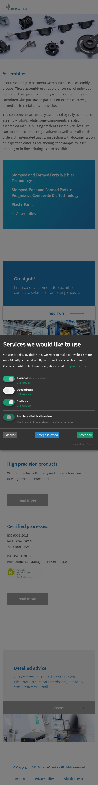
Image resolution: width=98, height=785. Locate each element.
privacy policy (79, 366)
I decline (10, 435)
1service (24, 383)
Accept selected (47, 435)
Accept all (85, 435)
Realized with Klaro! (82, 443)
